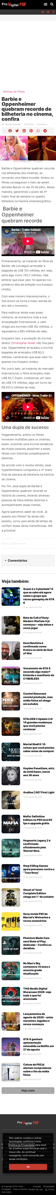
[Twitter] (48, 12)
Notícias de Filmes (14, 91)
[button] (45, 4)
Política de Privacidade (21, 1144)
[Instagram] (53, 12)
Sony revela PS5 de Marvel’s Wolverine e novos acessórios (36, 917)
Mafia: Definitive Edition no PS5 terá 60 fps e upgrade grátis (37, 820)
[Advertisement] (28, 50)
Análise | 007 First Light (38, 792)
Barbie (5, 543)
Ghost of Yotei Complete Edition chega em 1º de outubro (38, 893)
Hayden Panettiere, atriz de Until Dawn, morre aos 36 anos (38, 772)
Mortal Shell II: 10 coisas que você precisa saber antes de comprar (38, 748)
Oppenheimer (18, 543)
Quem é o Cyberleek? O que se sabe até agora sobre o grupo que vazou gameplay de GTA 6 (38, 595)
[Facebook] (42, 12)
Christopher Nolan (23, 343)
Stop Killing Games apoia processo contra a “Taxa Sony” (38, 869)
